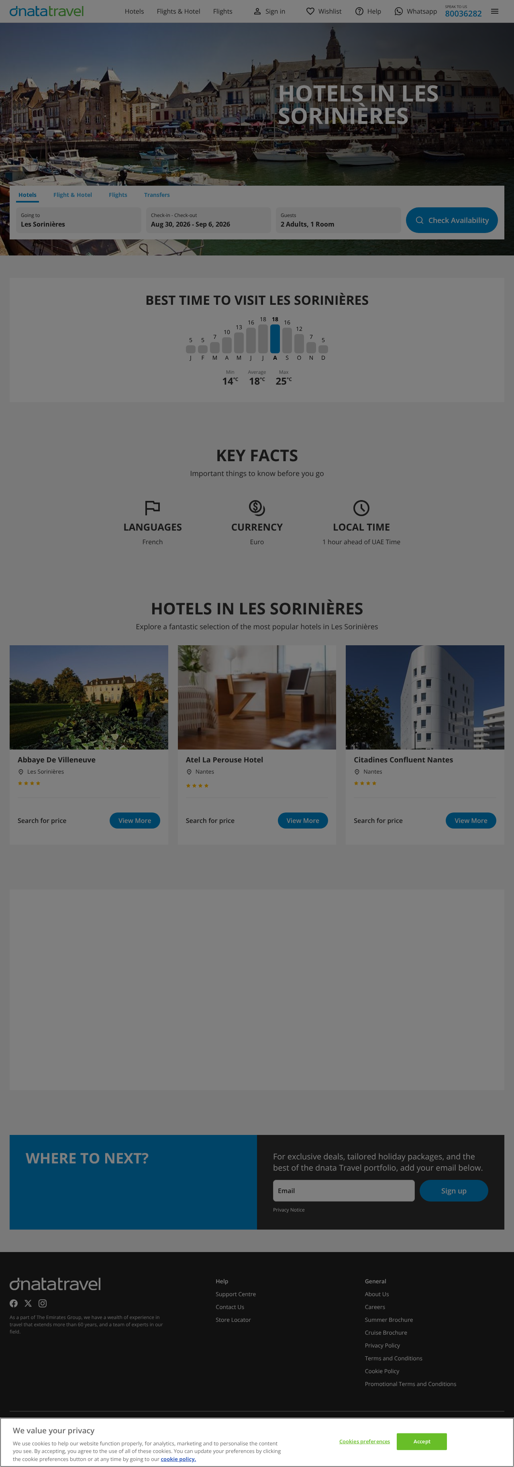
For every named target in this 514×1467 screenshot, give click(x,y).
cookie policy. (178, 1458)
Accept (422, 1441)
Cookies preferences (364, 1441)
